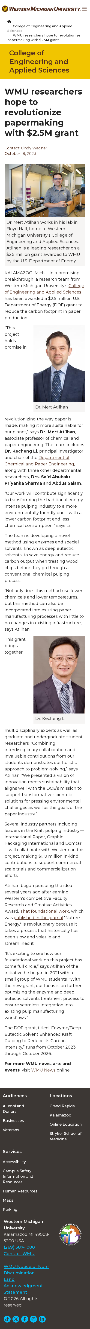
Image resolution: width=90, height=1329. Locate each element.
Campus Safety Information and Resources (18, 1176)
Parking (10, 1209)
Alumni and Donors (13, 1109)
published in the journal (38, 917)
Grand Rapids (62, 1106)
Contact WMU (19, 1253)
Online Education (66, 1124)
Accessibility (14, 1162)
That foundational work (44, 911)
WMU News (43, 1070)
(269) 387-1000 (19, 1247)
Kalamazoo (60, 1115)
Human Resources (20, 1191)
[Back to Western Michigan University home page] (41, 9)
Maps (8, 1200)
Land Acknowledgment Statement (23, 1286)
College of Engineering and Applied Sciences (39, 61)
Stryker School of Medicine (65, 1136)
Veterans (11, 1130)
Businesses (13, 1121)
